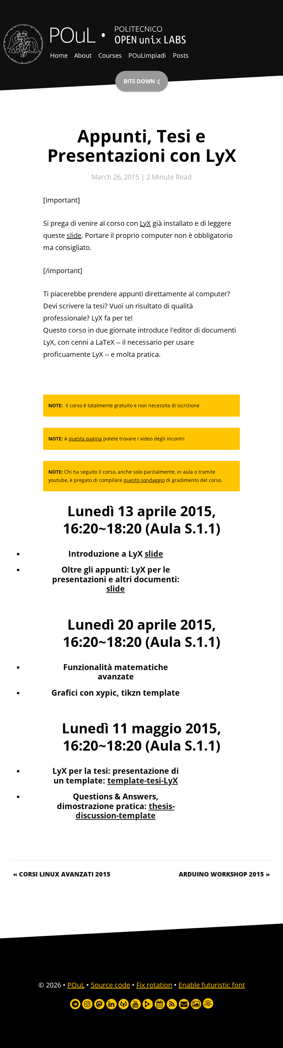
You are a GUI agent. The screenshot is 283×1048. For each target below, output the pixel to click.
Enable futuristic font (211, 985)
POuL (71, 34)
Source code (110, 985)
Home (59, 55)
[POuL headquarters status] (141, 81)
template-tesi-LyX (142, 780)
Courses (110, 55)
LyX (145, 223)
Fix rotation (154, 985)
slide (74, 235)
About (82, 55)
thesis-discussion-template (125, 811)
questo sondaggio (144, 480)
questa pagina (85, 438)
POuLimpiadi (147, 55)
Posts (181, 55)
